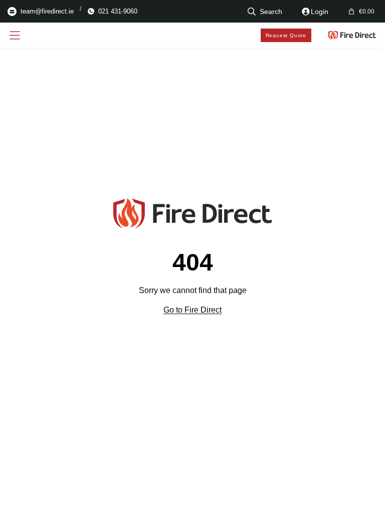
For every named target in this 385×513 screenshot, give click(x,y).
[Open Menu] (15, 35)
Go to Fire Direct (192, 310)
